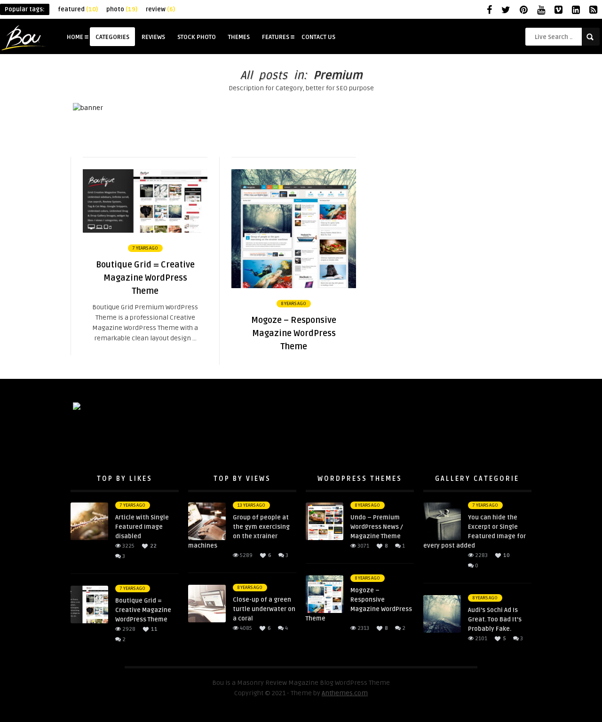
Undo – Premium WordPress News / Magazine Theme (376, 527)
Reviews (153, 37)
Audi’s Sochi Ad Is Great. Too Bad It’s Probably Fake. (495, 619)
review (160, 9)
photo (121, 9)
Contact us (318, 37)
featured (78, 9)
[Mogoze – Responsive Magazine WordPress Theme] (293, 286)
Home (75, 37)
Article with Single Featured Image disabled (142, 527)
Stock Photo (196, 37)
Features (275, 37)
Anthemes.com (345, 693)
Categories (112, 37)
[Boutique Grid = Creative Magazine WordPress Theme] (145, 231)
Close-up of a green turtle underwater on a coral (264, 609)
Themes (239, 37)
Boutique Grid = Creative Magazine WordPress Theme (143, 610)
